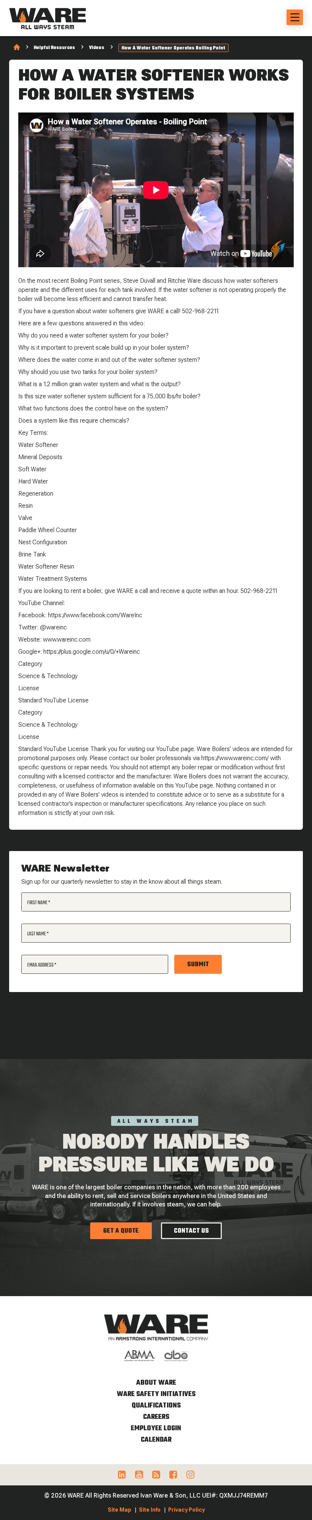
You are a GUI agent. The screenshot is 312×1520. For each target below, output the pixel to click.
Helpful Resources (54, 48)
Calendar (156, 1440)
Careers (156, 1417)
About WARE (156, 1382)
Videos (96, 48)
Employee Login (156, 1428)
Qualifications (156, 1405)
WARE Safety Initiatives (156, 1394)
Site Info (150, 1510)
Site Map (119, 1510)
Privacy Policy (186, 1510)
